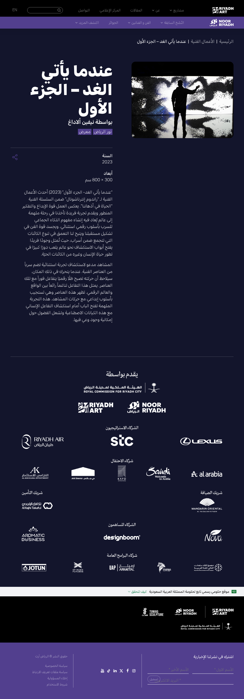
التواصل (84, 10)
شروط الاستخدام (57, 684)
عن (158, 10)
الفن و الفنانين (141, 22)
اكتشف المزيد (89, 22)
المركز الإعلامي (110, 10)
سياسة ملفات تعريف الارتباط (49, 672)
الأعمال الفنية (202, 41)
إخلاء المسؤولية (57, 678)
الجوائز (113, 22)
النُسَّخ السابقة (174, 22)
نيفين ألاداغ (81, 122)
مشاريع (178, 10)
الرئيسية (226, 41)
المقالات (136, 10)
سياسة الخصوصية (56, 666)
